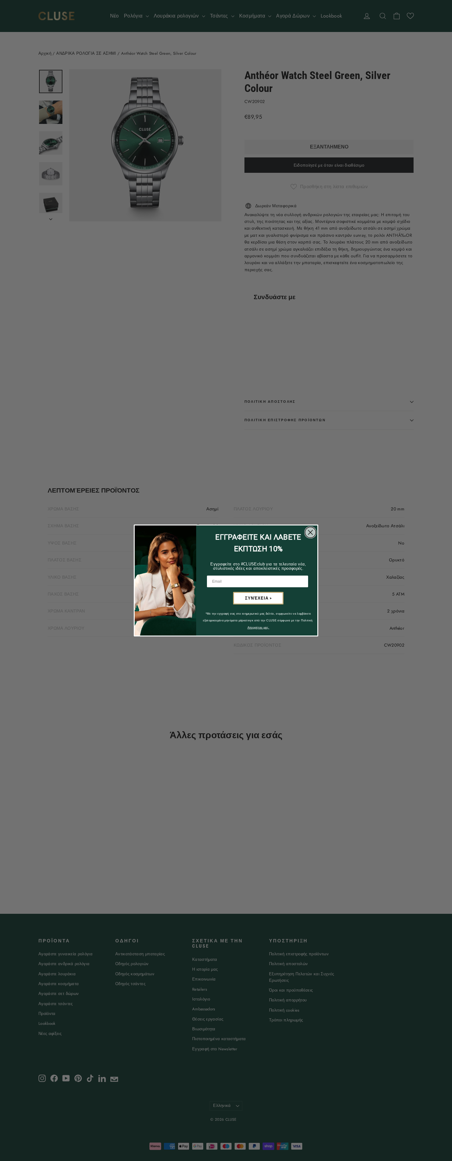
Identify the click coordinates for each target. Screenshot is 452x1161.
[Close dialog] (310, 532)
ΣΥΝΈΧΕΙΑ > (258, 598)
